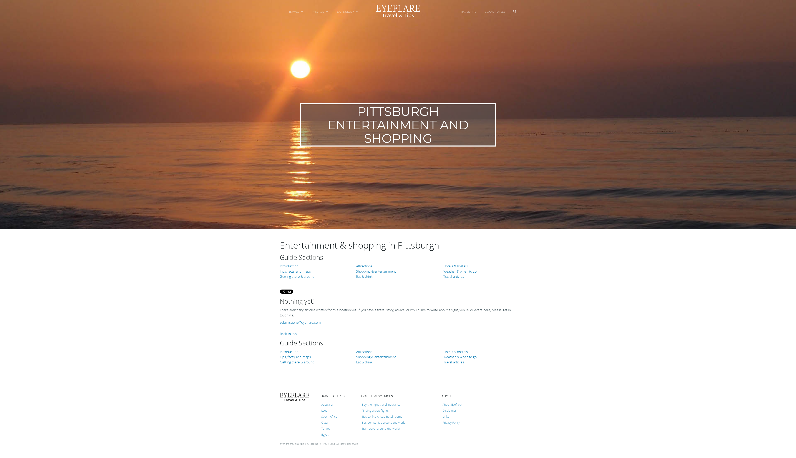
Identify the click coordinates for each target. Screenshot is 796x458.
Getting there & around (297, 276)
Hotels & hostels (455, 266)
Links (446, 416)
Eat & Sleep (346, 11)
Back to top (288, 334)
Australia (326, 404)
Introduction (289, 266)
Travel (294, 11)
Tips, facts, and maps (295, 271)
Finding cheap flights (375, 410)
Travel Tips (467, 11)
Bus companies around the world (383, 422)
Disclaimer (449, 410)
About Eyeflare (452, 404)
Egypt (325, 434)
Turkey (325, 428)
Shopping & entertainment (376, 271)
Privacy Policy (451, 422)
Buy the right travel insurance (381, 404)
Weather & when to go (460, 271)
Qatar (325, 422)
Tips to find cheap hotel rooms (382, 416)
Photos (318, 11)
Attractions (364, 266)
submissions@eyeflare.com (300, 322)
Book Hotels (495, 11)
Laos (324, 410)
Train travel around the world (381, 428)
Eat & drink (364, 276)
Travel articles (453, 276)
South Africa (329, 416)
